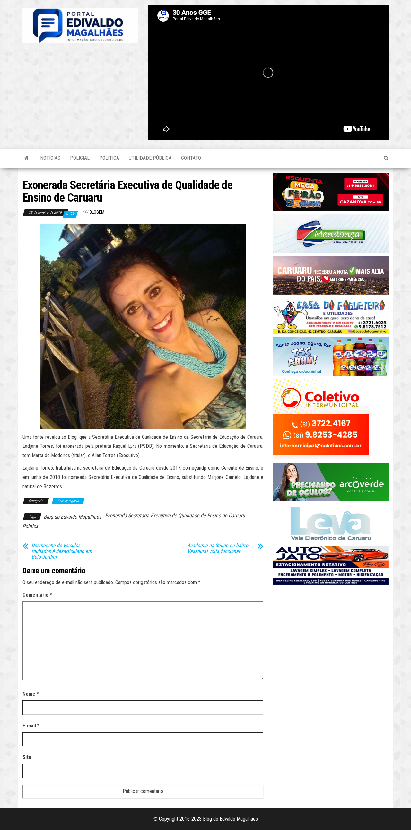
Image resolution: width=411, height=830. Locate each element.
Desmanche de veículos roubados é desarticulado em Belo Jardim (61, 551)
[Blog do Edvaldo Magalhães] (26, 158)
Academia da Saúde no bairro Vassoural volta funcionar (217, 548)
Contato (191, 158)
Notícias (50, 158)
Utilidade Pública (150, 158)
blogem (97, 212)
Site (26, 757)
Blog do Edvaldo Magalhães (72, 517)
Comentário (37, 595)
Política (109, 158)
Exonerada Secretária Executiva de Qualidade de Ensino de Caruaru (175, 515)
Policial (80, 158)
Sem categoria (68, 501)
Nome (30, 694)
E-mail (30, 726)
